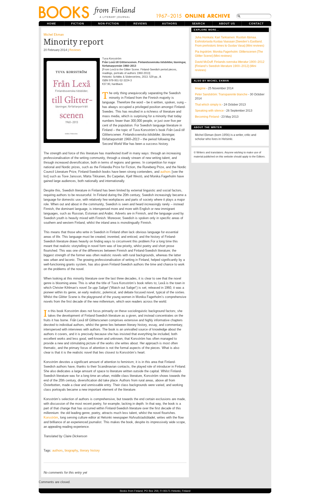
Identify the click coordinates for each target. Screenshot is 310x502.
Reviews (140, 23)
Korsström (51, 417)
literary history (90, 450)
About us (227, 23)
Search (198, 23)
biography (71, 450)
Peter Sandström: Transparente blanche (221, 94)
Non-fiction (108, 23)
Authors (169, 23)
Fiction (77, 23)
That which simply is (208, 104)
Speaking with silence (209, 110)
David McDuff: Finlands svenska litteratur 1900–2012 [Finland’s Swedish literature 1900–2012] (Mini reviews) (229, 66)
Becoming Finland (207, 116)
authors (165, 171)
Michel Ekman (54, 34)
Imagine (200, 88)
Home (51, 23)
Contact (256, 23)
